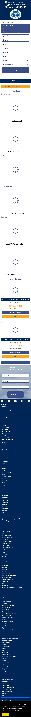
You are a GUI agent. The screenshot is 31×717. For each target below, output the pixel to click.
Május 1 (4, 632)
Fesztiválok (4, 510)
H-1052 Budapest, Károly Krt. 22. (17, 2)
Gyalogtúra (4, 514)
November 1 (5, 644)
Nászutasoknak (6, 642)
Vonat (3, 463)
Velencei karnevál (6, 689)
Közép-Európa (5, 433)
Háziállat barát (5, 591)
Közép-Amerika (6, 431)
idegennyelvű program (8, 605)
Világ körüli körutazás (7, 439)
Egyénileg (4, 449)
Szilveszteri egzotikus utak (8, 700)
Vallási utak (5, 683)
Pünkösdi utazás (6, 491)
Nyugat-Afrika (5, 435)
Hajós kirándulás (6, 589)
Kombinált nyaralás (7, 521)
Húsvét (3, 470)
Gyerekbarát (5, 585)
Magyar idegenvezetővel (8, 630)
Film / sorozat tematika (7, 579)
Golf (3, 583)
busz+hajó (4, 446)
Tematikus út (5, 539)
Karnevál (4, 474)
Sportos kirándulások (7, 537)
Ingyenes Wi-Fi (6, 607)
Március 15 (4, 634)
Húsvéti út (4, 603)
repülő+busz (5, 455)
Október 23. (5, 489)
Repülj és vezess (6, 654)
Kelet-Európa (5, 427)
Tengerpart (5, 671)
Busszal (4, 444)
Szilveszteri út (5, 667)
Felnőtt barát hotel (6, 577)
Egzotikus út (5, 508)
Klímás (3, 619)
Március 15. (5, 480)
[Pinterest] (28, 401)
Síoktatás (4, 660)
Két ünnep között (6, 476)
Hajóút (3, 516)
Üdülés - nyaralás (6, 549)
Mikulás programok (7, 640)
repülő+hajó (5, 457)
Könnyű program (6, 623)
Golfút (3, 512)
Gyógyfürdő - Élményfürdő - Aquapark (12, 587)
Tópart (3, 677)
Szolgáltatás (5, 461)
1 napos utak (5, 502)
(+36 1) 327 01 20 (12, 7)
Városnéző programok (7, 547)
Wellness (4, 693)
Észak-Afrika (5, 419)
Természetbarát (6, 673)
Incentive (11, 699)
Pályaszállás (5, 650)
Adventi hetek (5, 468)
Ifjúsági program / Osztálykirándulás (11, 519)
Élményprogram (6, 573)
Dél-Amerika (5, 415)
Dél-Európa (5, 417)
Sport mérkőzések (6, 535)
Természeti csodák (6, 543)
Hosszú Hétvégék (6, 601)
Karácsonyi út (5, 611)
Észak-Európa (5, 423)
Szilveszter (4, 493)
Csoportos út (5, 571)
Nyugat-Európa (6, 437)
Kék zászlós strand (6, 615)
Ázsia (3, 408)
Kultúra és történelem (7, 525)
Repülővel (4, 459)
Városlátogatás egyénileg (8, 687)
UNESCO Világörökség (7, 679)
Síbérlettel (4, 658)
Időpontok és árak (15, 312)
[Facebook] (18, 7)
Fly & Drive (5, 451)
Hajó (3, 453)
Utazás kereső (9, 23)
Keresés (15, 70)
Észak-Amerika (5, 421)
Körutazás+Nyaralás (7, 529)
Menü (14, 81)
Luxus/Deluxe (5, 625)
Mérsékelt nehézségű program (10, 638)
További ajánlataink (14, 363)
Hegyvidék (4, 597)
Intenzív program (6, 609)
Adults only (4, 699)
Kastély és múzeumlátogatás (9, 613)
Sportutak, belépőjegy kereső (14, 32)
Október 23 (4, 648)
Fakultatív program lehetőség (9, 575)
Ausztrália (4, 406)
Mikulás (4, 483)
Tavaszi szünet (5, 495)
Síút (3, 533)
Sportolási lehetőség (7, 662)
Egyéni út (4, 506)
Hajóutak (4, 425)
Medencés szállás (6, 636)
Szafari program (6, 664)
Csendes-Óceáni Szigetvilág (9, 410)
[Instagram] (22, 401)
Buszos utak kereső (11, 29)
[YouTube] (8, 401)
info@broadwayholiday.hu (17, 5)
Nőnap (3, 485)
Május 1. (4, 478)
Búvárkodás (5, 565)
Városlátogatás (5, 545)
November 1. (5, 487)
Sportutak (11, 86)
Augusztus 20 (5, 559)
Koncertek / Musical (7, 523)
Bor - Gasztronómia (7, 563)
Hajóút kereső (9, 26)
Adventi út (4, 555)
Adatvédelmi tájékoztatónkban (18, 706)
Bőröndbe (14, 316)
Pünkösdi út (5, 652)
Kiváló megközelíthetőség (8, 617)
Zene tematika (5, 695)
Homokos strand (6, 599)
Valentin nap (5, 497)
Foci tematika (5, 581)
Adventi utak (21, 700)
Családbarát (5, 567)
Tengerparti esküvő (7, 541)
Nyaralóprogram (6, 531)
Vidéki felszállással (7, 691)
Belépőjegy (4, 504)
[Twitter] (15, 401)
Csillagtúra (4, 569)
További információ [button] (14, 710)
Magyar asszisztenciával (8, 628)
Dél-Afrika (4, 413)
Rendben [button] (5, 714)
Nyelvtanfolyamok (6, 646)
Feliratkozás (15, 394)
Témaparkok (5, 669)
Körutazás (4, 527)
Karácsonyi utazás (6, 472)
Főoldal (4, 86)
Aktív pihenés (5, 557)
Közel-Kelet (5, 429)
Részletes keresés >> (15, 76)
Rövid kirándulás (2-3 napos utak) (10, 656)
